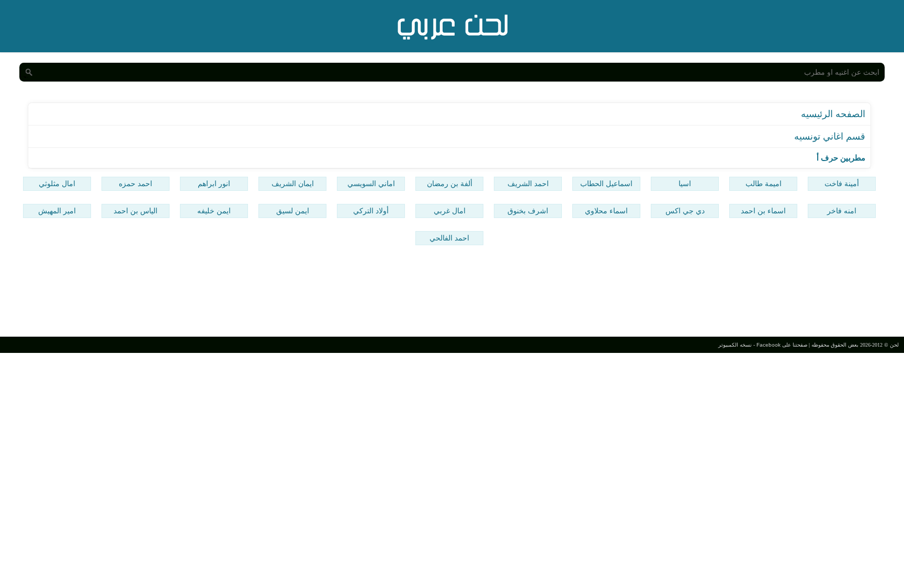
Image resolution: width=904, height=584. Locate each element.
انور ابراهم (214, 183)
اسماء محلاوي (606, 211)
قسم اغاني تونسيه (829, 136)
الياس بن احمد (135, 211)
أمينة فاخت (841, 183)
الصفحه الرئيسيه (833, 114)
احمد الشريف (528, 183)
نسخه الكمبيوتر (735, 345)
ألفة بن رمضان (449, 183)
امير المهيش (57, 211)
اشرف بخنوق (527, 211)
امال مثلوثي (57, 183)
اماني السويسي (371, 183)
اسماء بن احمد (763, 211)
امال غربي (450, 211)
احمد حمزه (135, 183)
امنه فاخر (841, 211)
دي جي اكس (685, 211)
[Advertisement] (452, 292)
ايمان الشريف (293, 183)
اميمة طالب (763, 183)
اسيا (685, 183)
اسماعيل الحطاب (606, 183)
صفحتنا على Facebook (781, 345)
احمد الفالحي (449, 238)
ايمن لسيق (292, 211)
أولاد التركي (371, 211)
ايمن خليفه (214, 211)
